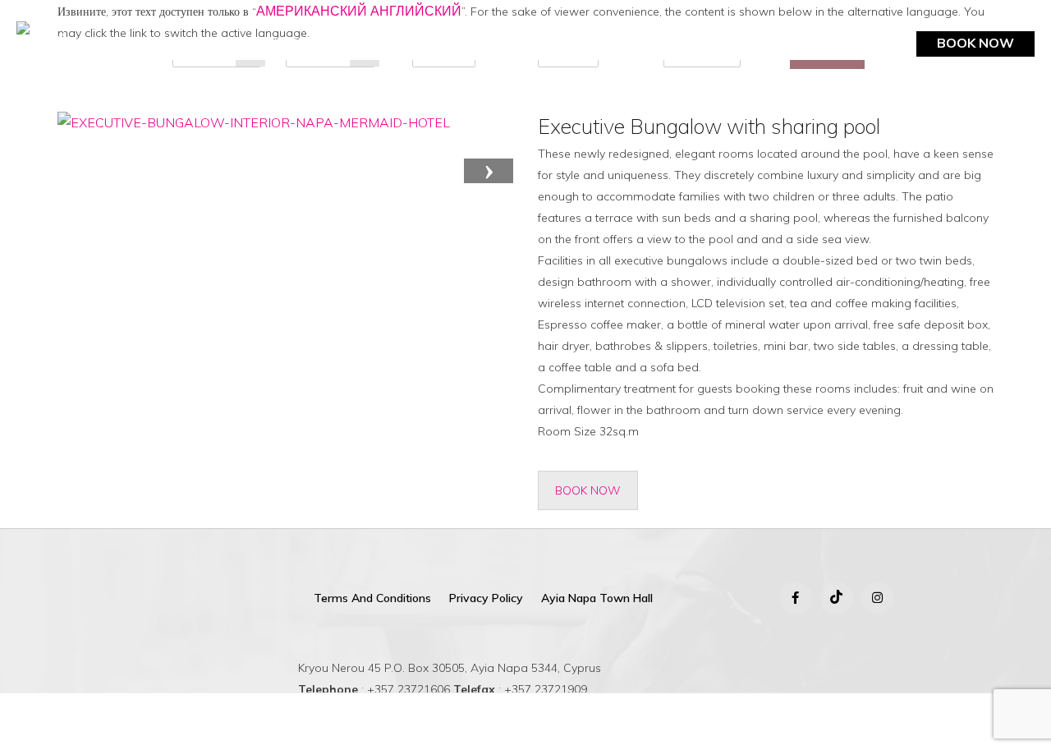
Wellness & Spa (498, 42)
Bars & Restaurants (268, 42)
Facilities (391, 42)
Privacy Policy (486, 598)
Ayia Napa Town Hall (597, 598)
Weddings (608, 42)
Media (862, 42)
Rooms (154, 42)
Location (693, 42)
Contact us (783, 42)
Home (93, 42)
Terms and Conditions (372, 598)
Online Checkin (976, 70)
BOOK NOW (975, 43)
